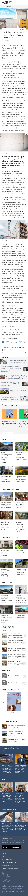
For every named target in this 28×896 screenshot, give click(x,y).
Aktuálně (6, 439)
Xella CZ (12, 350)
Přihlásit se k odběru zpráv (11, 847)
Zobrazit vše (7, 434)
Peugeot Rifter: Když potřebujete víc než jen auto (21, 617)
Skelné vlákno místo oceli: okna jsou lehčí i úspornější (16, 740)
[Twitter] (12, 342)
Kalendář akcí (8, 671)
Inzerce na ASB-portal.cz (9, 859)
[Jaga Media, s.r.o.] (6, 877)
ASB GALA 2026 (12, 682)
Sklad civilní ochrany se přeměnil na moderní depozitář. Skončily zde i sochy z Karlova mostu (21, 526)
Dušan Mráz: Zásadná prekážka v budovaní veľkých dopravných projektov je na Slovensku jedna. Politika (20, 768)
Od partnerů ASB (9, 721)
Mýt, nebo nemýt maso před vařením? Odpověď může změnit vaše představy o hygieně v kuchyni (7, 827)
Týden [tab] (4, 631)
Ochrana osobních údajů (9, 865)
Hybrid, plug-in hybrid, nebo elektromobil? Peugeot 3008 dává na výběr (6, 599)
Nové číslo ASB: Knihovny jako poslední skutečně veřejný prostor (9, 423)
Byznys (5, 582)
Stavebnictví (7, 347)
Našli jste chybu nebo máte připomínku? (15, 352)
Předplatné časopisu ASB (9, 862)
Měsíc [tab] (10, 631)
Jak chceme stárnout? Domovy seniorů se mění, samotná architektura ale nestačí (16, 642)
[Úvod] (7, 2)
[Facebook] (3, 342)
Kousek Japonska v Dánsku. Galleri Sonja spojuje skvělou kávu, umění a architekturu (16, 663)
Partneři (6, 350)
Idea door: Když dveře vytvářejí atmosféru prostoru (16, 649)
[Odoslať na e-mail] (25, 342)
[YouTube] (20, 342)
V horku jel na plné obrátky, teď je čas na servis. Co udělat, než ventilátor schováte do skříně (20, 826)
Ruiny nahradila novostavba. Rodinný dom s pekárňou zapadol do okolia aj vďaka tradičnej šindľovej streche (7, 768)
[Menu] (24, 2)
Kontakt (4, 856)
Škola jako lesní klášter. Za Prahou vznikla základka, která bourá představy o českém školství (16, 635)
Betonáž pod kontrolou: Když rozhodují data (20, 552)
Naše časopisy (8, 690)
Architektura (8, 489)
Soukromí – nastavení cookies (10, 868)
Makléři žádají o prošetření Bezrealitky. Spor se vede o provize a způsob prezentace (21, 599)
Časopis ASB (7, 405)
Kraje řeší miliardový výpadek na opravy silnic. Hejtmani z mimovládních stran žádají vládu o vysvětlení (6, 457)
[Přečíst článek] (9, 414)
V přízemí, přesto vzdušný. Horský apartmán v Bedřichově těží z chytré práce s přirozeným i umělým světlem (20, 798)
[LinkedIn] (16, 342)
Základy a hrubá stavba (18, 347)
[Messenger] (7, 342)
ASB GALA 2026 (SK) (13, 676)
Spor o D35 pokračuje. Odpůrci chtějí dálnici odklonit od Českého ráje (6, 572)
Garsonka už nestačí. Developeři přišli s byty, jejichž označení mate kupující (6, 619)
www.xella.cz (20, 334)
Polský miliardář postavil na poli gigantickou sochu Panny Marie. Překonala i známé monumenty (16, 656)
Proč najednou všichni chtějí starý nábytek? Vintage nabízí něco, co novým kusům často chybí (7, 797)
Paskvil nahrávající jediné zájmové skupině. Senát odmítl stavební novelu (6, 479)
